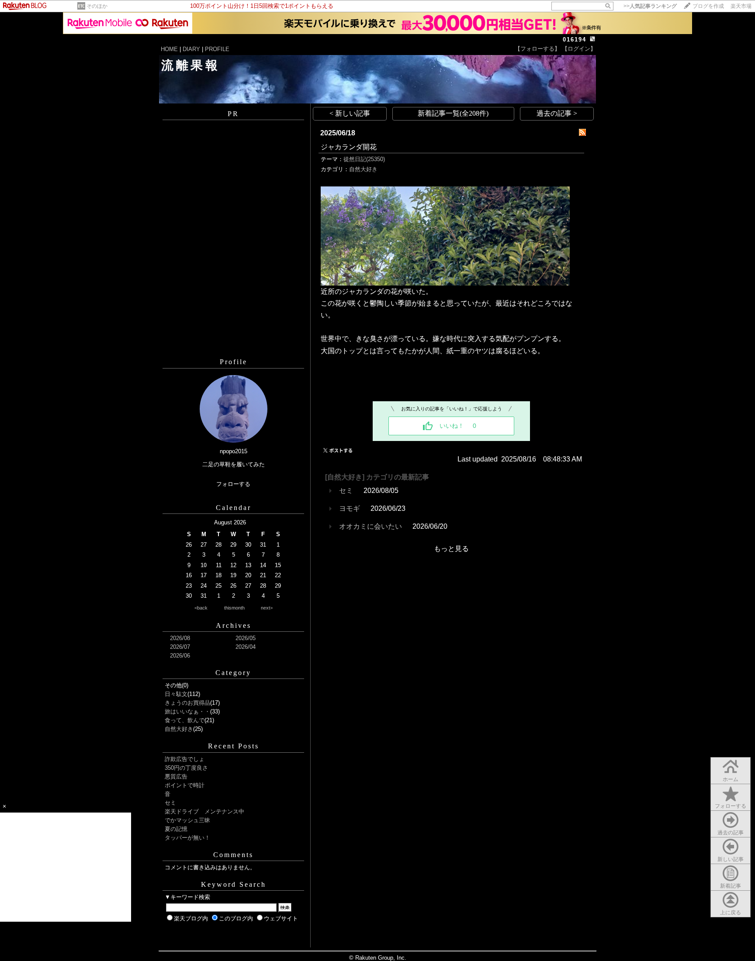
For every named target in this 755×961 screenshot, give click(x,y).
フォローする (730, 806)
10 (204, 565)
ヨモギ (349, 508)
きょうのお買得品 (187, 702)
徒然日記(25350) (364, 159)
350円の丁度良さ (186, 768)
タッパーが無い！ (187, 837)
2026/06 (180, 655)
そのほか (97, 6)
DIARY (191, 49)
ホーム (730, 779)
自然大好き (179, 729)
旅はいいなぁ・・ (187, 711)
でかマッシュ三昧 (187, 820)
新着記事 (730, 886)
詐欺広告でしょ (184, 759)
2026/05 (246, 638)
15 (278, 565)
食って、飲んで (184, 720)
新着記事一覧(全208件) (453, 113)
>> (650, 6)
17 (204, 575)
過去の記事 (730, 833)
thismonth (234, 607)
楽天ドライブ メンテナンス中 (204, 811)
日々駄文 (176, 694)
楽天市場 (741, 6)
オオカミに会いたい (370, 526)
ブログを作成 (708, 6)
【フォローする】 (537, 48)
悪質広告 (176, 776)
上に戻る (730, 912)
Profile (233, 361)
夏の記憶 (176, 829)
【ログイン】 (579, 48)
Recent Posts (233, 746)
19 (233, 575)
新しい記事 (730, 859)
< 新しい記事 (349, 113)
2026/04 (246, 647)
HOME (169, 49)
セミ (170, 802)
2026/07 (180, 647)
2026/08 (180, 638)
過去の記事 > (557, 113)
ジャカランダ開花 (349, 147)
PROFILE (217, 49)
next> (267, 607)
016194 (574, 39)
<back (201, 607)
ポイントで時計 (184, 785)
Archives (233, 625)
